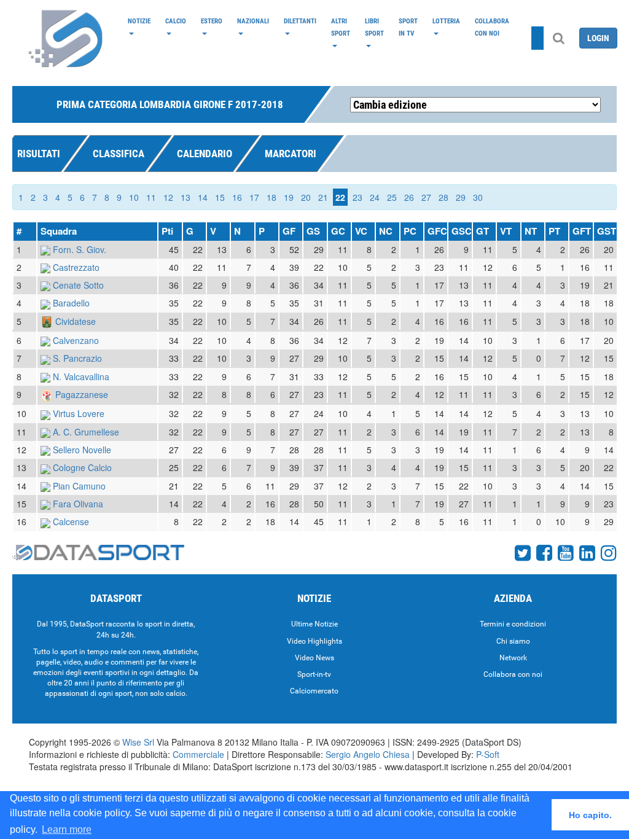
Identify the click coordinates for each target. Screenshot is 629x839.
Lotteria (446, 21)
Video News (314, 658)
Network (513, 658)
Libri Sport (374, 27)
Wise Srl (138, 742)
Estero (211, 21)
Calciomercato (314, 691)
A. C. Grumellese (86, 432)
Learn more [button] (67, 829)
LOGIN (598, 38)
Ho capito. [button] (590, 815)
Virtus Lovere (78, 413)
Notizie (139, 21)
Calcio (175, 21)
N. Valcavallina (81, 376)
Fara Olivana (78, 504)
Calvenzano (76, 340)
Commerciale (198, 754)
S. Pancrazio (77, 358)
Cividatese (75, 321)
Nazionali (253, 21)
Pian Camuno (79, 486)
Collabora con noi (492, 27)
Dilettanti (300, 21)
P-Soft (487, 754)
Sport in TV (408, 27)
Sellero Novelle (82, 449)
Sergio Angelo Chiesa (368, 754)
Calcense (71, 521)
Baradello (71, 303)
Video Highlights (314, 641)
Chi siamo (513, 641)
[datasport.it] (66, 38)
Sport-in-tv (314, 674)
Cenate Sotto (78, 285)
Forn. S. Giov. (79, 249)
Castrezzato (76, 267)
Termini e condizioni (513, 624)
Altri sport (340, 27)
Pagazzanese (81, 394)
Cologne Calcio (82, 467)
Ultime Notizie (314, 624)
